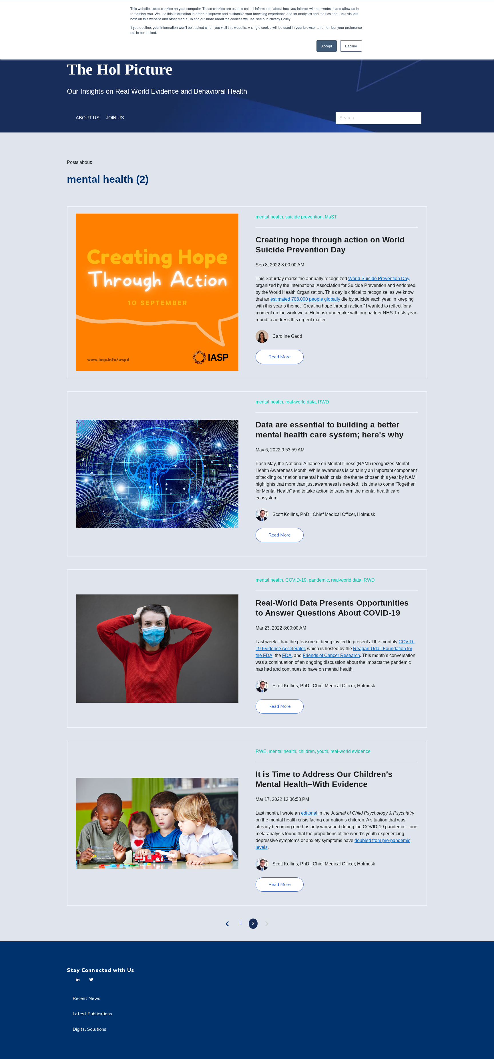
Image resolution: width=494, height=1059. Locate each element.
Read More (279, 357)
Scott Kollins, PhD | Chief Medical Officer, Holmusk (323, 514)
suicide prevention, (304, 216)
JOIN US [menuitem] (115, 117)
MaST (331, 216)
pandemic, (319, 580)
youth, (323, 751)
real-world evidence (350, 751)
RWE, (262, 751)
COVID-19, (296, 580)
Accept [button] (326, 45)
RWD (323, 401)
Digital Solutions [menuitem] (89, 1029)
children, (307, 751)
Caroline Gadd (287, 336)
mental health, (270, 216)
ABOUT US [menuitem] (87, 117)
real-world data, (301, 401)
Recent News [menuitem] (86, 998)
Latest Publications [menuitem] (92, 1014)
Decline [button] (351, 45)
